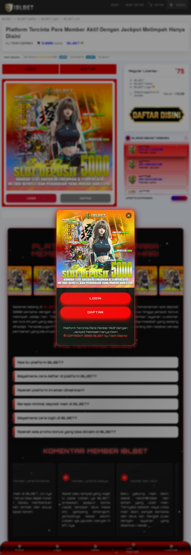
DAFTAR (95, 312)
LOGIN (95, 298)
